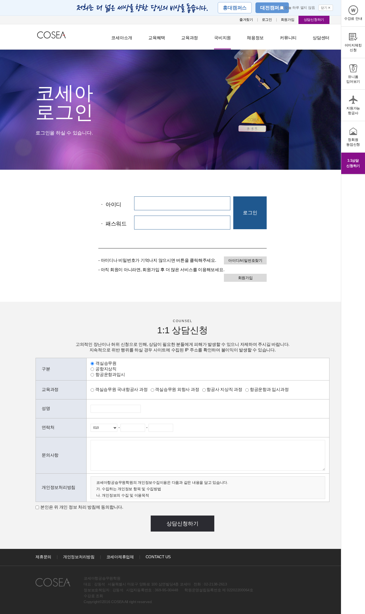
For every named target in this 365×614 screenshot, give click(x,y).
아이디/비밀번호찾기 (245, 260)
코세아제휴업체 (120, 556)
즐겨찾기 (246, 20)
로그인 (267, 20)
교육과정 (189, 37)
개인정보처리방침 (79, 556)
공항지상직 (106, 369)
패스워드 (114, 224)
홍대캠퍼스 (235, 7)
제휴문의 (43, 556)
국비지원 (222, 37)
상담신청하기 (314, 20)
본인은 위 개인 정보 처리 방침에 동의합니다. (81, 507)
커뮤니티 (288, 37)
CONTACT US (158, 556)
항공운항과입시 (110, 374)
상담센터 (321, 37)
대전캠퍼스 (272, 7)
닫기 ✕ (326, 8)
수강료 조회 (93, 596)
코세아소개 (121, 37)
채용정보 (255, 37)
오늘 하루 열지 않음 (300, 8)
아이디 (111, 204)
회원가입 (287, 20)
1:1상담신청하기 (353, 163)
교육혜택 (156, 37)
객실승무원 (106, 363)
